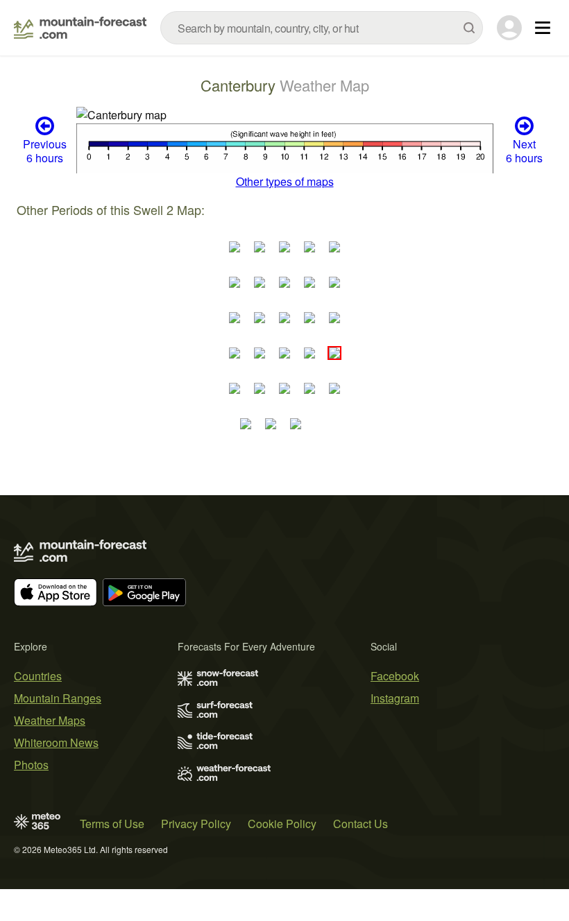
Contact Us (360, 824)
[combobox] (321, 27)
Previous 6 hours (45, 150)
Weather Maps (49, 720)
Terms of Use (112, 824)
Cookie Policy (282, 824)
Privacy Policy (196, 824)
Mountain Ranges (57, 698)
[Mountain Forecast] (80, 28)
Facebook (395, 676)
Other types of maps (285, 181)
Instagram (395, 698)
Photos (31, 765)
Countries (38, 676)
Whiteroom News (56, 742)
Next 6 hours (524, 150)
